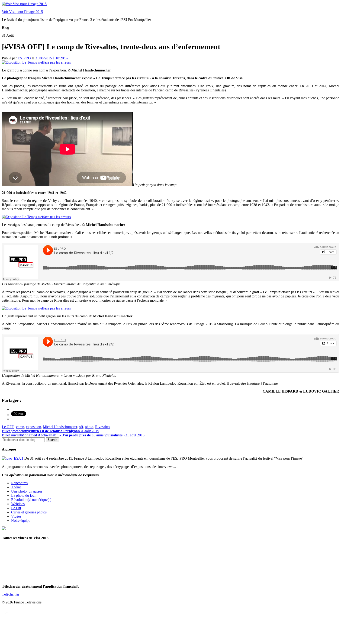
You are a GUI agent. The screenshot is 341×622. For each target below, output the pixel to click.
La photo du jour (23, 495)
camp (20, 427)
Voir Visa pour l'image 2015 (22, 12)
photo (89, 427)
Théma (16, 487)
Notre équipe (20, 520)
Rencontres (19, 483)
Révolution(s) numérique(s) (31, 500)
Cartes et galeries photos (29, 512)
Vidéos (16, 516)
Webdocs (18, 504)
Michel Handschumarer (60, 427)
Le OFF (8, 427)
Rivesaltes (102, 427)
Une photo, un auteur (26, 491)
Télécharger (10, 594)
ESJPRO (24, 58)
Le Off (16, 508)
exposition (33, 427)
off (81, 427)
